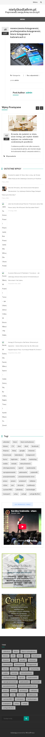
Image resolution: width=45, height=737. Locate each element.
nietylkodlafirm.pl (22, 9)
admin (16, 80)
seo (12, 485)
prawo (13, 481)
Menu (35, 2)
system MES (7, 489)
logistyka (14, 459)
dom (19, 446)
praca (5, 481)
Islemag (13, 733)
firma (14, 451)
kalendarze (19, 455)
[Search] (26, 718)
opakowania (31, 468)
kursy (5, 459)
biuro (15, 442)
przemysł (22, 481)
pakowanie (23, 472)
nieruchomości (25, 464)
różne (5, 485)
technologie (30, 489)
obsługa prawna (9, 468)
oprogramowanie (9, 472)
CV (13, 446)
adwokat (6, 442)
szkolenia (19, 489)
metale (13, 464)
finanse (6, 451)
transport (6, 494)
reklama (32, 481)
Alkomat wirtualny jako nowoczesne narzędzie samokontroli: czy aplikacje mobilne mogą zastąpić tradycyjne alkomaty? (21, 191)
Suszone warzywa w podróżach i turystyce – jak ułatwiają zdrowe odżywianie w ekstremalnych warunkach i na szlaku (24, 276)
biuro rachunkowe (27, 442)
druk (26, 446)
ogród (21, 468)
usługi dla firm (35, 494)
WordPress (30, 733)
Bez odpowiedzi (32, 75)
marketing (32, 459)
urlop (16, 494)
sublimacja (31, 485)
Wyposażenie (11, 156)
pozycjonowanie (9, 477)
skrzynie (20, 485)
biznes (5, 446)
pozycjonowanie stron (26, 477)
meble (5, 464)
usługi (23, 494)
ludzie (23, 459)
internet (31, 451)
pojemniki (34, 472)
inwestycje (7, 455)
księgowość (30, 455)
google (22, 451)
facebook (35, 446)
